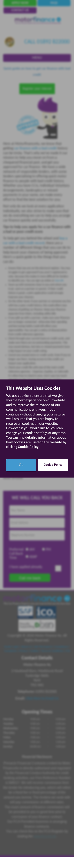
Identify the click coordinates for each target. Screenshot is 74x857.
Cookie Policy (28, 447)
